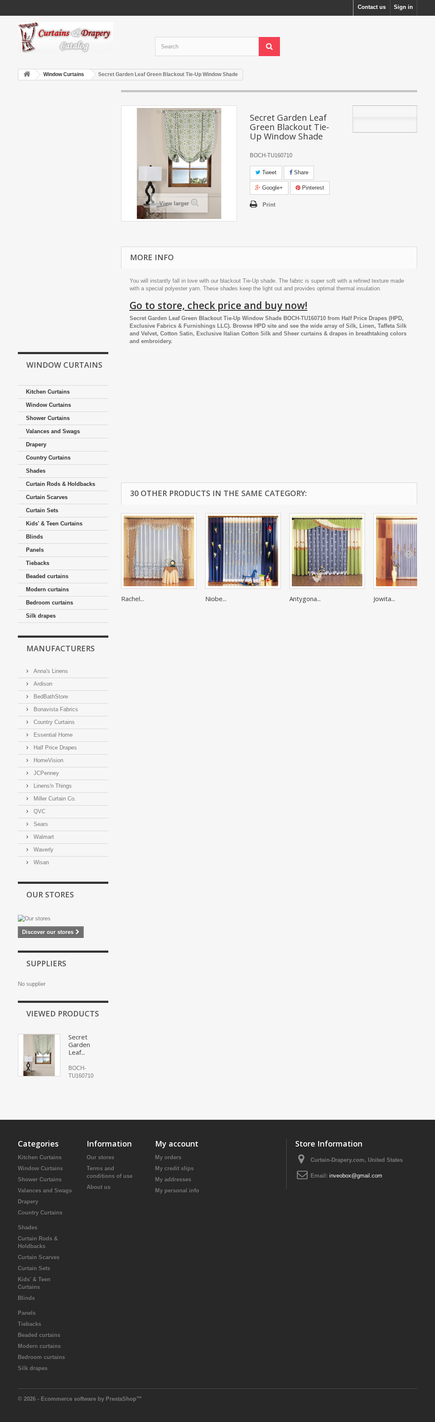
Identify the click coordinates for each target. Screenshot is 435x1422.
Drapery (36, 444)
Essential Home (52, 735)
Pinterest (312, 187)
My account (176, 1143)
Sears (40, 824)
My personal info (177, 1190)
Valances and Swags (53, 431)
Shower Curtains (48, 418)
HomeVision (47, 760)
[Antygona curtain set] (327, 551)
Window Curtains (48, 405)
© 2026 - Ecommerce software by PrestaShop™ (80, 1399)
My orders (168, 1157)
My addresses (173, 1179)
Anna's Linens (50, 671)
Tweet (268, 172)
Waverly (43, 849)
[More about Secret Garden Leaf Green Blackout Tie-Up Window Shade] (39, 1055)
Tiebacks (37, 563)
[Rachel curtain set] (159, 551)
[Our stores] (63, 918)
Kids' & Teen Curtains (54, 523)
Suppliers (46, 963)
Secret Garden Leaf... (79, 1044)
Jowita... (384, 598)
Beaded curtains (47, 576)
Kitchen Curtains (48, 392)
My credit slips (174, 1168)
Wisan (40, 862)
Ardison (42, 684)
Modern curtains (47, 589)
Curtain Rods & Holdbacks (60, 484)
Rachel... (132, 598)
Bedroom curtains (49, 602)
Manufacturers (60, 648)
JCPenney (45, 773)
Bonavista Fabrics (55, 709)
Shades (35, 471)
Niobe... (215, 598)
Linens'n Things (52, 786)
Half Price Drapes (54, 747)
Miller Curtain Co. (54, 798)
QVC (38, 811)
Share (300, 172)
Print (269, 205)
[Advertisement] (63, 216)
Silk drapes (41, 616)
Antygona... (305, 598)
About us (98, 1187)
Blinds (34, 537)
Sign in (403, 7)
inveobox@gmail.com (355, 1175)
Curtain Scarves (47, 497)
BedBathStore (50, 696)
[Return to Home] (27, 74)
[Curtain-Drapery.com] (80, 37)
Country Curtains (48, 457)
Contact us (372, 7)
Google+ (271, 187)
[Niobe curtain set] (243, 551)
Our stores (50, 894)
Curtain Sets (42, 510)
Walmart (43, 837)
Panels (35, 550)
